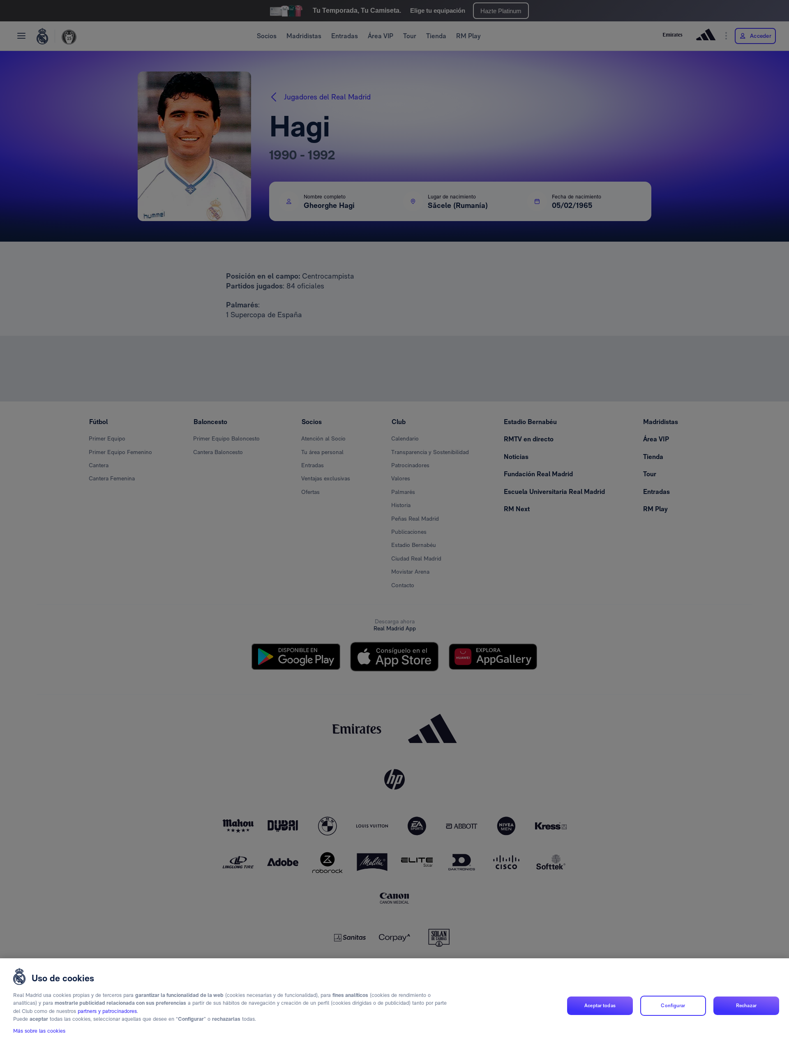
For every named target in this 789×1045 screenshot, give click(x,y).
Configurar (673, 1005)
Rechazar (746, 1005)
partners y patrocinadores (107, 1011)
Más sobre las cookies (39, 1031)
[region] (394, 1001)
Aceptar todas (600, 1005)
